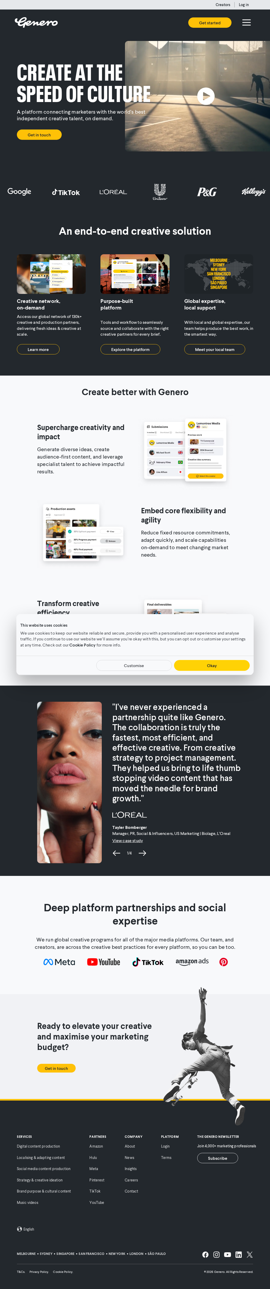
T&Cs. (21, 1272)
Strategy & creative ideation (39, 1180)
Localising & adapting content (41, 1157)
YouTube (96, 1202)
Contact (131, 1191)
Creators (223, 4)
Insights (131, 1168)
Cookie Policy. (63, 1272)
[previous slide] (116, 853)
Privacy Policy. (39, 1272)
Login (165, 1146)
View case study (127, 840)
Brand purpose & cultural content (44, 1191)
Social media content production (43, 1168)
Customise (134, 665)
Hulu (93, 1157)
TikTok (94, 1191)
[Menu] (246, 22)
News (129, 1157)
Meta (93, 1168)
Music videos (27, 1202)
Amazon (96, 1146)
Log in (244, 4)
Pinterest (96, 1180)
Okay (212, 665)
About (130, 1146)
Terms (166, 1157)
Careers (131, 1180)
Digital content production (38, 1146)
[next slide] (142, 853)
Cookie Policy (82, 644)
